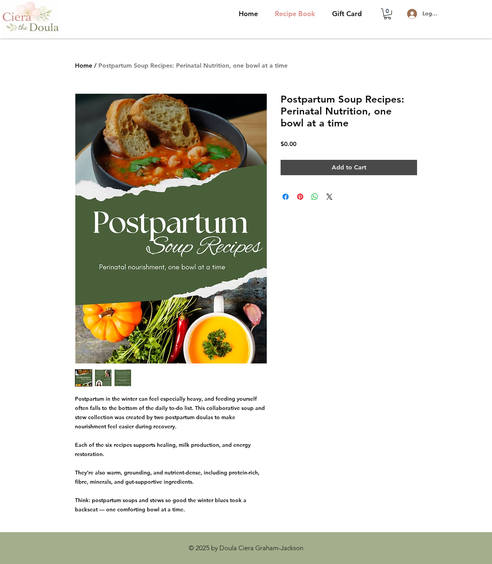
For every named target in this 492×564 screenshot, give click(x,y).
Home (83, 65)
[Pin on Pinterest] (300, 196)
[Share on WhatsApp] (314, 196)
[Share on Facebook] (285, 196)
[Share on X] (329, 196)
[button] (387, 14)
